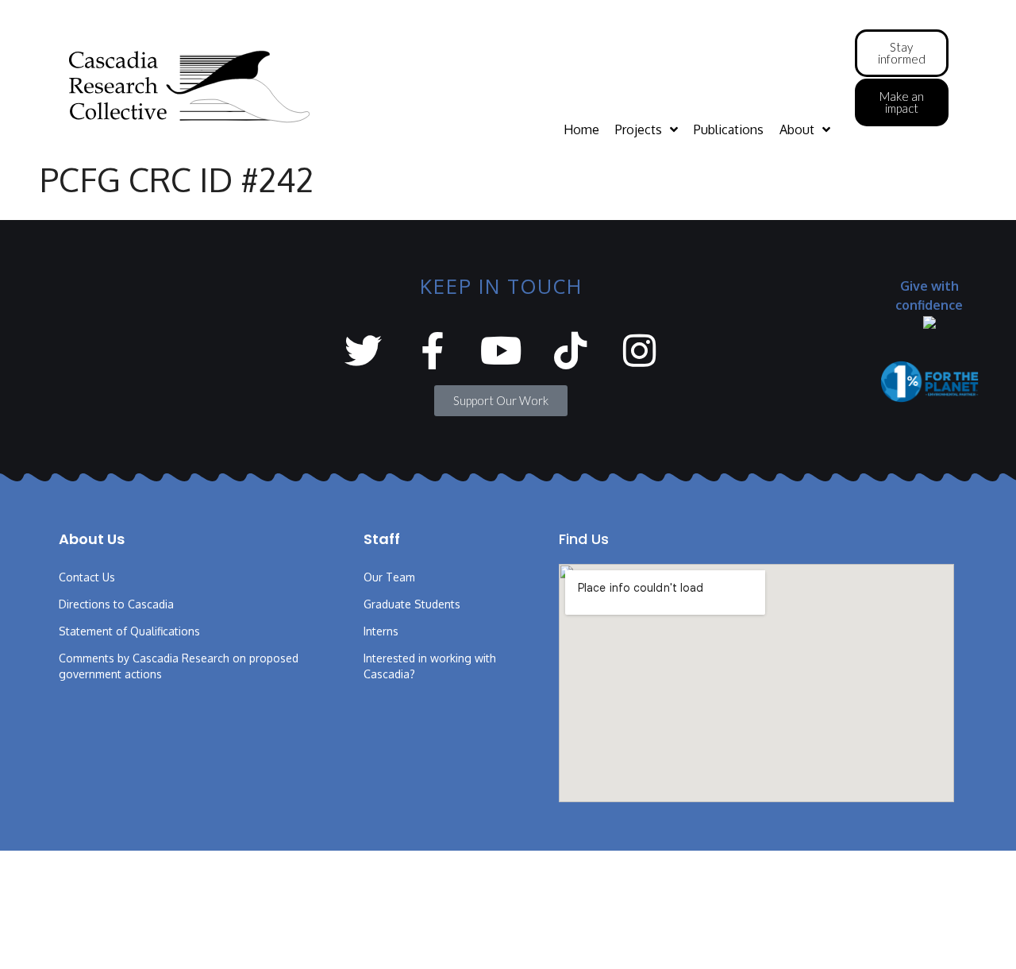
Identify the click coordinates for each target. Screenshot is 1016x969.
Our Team (389, 577)
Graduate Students (412, 604)
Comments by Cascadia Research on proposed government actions (178, 666)
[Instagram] (639, 350)
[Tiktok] (570, 350)
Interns (381, 631)
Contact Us (87, 577)
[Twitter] (363, 350)
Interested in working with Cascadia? (430, 666)
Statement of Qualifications (129, 631)
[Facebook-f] (432, 350)
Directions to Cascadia (116, 604)
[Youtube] (501, 350)
